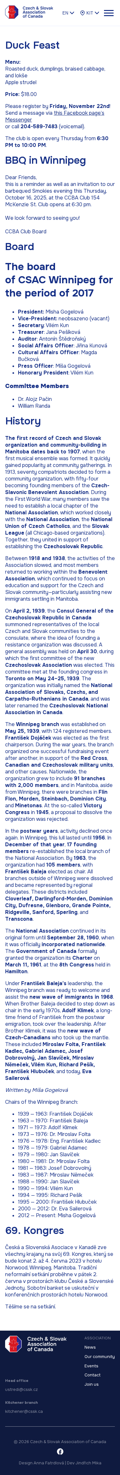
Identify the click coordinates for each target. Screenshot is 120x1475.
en (65, 13)
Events (91, 1366)
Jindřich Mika (88, 1463)
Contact (92, 1375)
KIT (89, 13)
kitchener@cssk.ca (24, 1411)
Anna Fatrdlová (49, 1463)
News (90, 1347)
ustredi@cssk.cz (21, 1389)
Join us (91, 1384)
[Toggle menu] (108, 12)
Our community (99, 1356)
